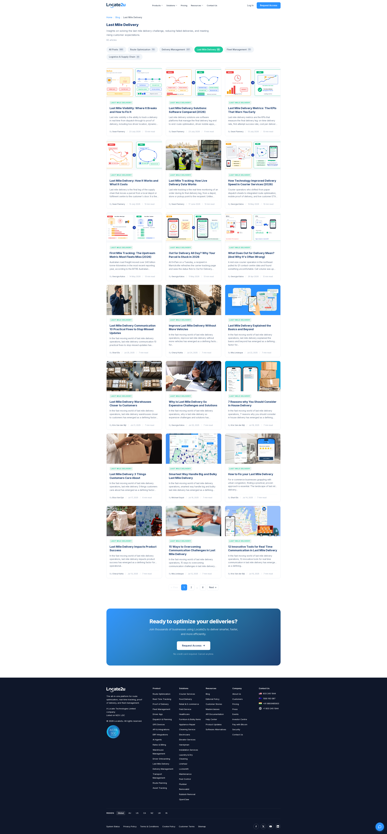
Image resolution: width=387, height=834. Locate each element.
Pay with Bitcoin (239, 724)
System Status (113, 826)
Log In (250, 5)
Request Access (268, 5)
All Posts (116, 49)
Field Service (185, 709)
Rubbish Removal (187, 794)
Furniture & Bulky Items (190, 719)
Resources (196, 5)
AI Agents (157, 739)
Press (235, 709)
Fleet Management (238, 49)
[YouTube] (270, 826)
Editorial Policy (212, 699)
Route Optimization (142, 49)
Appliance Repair (187, 724)
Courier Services (187, 694)
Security (236, 729)
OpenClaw (184, 799)
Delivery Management (176, 49)
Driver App (158, 714)
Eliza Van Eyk (118, 497)
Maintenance (185, 774)
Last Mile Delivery (208, 49)
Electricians (184, 734)
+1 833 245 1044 (271, 708)
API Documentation (215, 714)
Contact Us (212, 5)
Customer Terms (187, 826)
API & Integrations (161, 729)
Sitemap (202, 826)
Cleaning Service (187, 729)
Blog (117, 17)
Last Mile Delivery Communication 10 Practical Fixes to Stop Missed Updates (133, 329)
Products (156, 5)
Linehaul (183, 764)
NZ (152, 813)
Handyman (184, 744)
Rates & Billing (159, 744)
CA (144, 813)
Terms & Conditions (149, 826)
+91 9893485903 (271, 703)
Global (121, 813)
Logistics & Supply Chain (124, 56)
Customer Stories (214, 704)
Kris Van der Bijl (119, 425)
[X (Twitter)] (263, 826)
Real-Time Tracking (162, 699)
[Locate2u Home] (115, 5)
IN (166, 813)
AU (129, 813)
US (137, 813)
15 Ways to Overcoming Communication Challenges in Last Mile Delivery (192, 550)
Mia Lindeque (237, 352)
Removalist (184, 789)
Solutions (170, 5)
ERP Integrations (160, 734)
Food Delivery (185, 699)
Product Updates (214, 724)
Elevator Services (187, 739)
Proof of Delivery (161, 704)
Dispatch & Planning (162, 719)
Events (235, 714)
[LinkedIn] (278, 826)
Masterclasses (213, 709)
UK (159, 813)
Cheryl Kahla (177, 352)
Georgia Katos (237, 204)
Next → (212, 587)
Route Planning (160, 783)
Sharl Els (116, 352)
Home (109, 17)
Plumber (183, 784)
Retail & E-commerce (189, 704)
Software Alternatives (216, 729)
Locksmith (184, 769)
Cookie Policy (168, 826)
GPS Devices (159, 724)
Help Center (211, 719)
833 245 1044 (269, 693)
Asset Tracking (160, 788)
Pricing (184, 5)
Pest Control (185, 779)
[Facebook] (256, 826)
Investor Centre (239, 719)
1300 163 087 (269, 698)
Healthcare (184, 714)
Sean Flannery (118, 131)
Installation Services (188, 750)
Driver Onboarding (161, 759)
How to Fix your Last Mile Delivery (250, 474)
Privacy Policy (130, 826)
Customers (237, 699)
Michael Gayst (178, 497)
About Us (236, 694)
